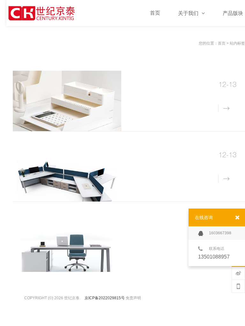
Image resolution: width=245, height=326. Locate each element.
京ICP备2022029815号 (105, 298)
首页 (222, 43)
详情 (223, 107)
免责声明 (133, 298)
